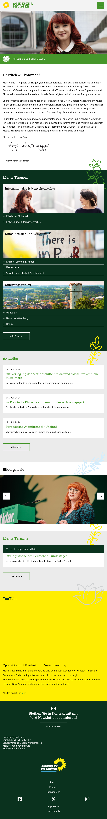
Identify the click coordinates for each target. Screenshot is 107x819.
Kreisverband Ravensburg (16, 745)
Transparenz (53, 791)
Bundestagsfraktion (13, 737)
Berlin (9, 323)
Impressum (53, 806)
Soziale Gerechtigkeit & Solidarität (25, 273)
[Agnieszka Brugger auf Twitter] (53, 799)
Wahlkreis (11, 312)
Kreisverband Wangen (14, 748)
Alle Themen (16, 336)
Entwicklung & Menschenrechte (23, 221)
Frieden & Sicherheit (17, 216)
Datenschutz (53, 811)
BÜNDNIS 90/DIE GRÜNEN (17, 739)
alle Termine (16, 576)
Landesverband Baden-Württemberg (22, 742)
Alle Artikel (16, 447)
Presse (53, 782)
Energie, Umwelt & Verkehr (20, 261)
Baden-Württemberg (17, 318)
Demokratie (12, 267)
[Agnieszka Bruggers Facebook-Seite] (20, 799)
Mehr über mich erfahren (17, 160)
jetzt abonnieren (53, 726)
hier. (24, 693)
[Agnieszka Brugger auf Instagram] (87, 799)
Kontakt (53, 787)
